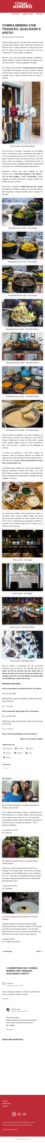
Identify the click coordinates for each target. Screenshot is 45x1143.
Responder (5, 999)
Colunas (15, 14)
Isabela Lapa (27, 14)
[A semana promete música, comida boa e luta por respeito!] (20, 903)
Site (3, 706)
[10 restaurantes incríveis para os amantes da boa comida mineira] (20, 847)
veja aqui (39, 156)
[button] (22, 5)
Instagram (9, 706)
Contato (39, 14)
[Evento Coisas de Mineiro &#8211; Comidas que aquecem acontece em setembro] (20, 791)
